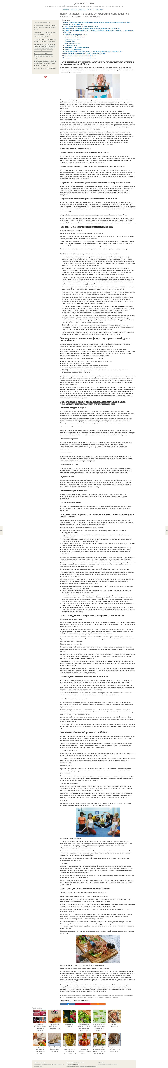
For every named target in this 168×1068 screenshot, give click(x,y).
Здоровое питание (84, 3)
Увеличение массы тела (72, 43)
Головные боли (70, 41)
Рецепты (90, 9)
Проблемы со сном (74, 997)
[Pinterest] (82, 1004)
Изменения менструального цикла (76, 35)
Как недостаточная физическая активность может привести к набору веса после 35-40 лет (92, 52)
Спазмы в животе (107, 997)
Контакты (68, 1062)
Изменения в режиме (128, 995)
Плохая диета (115, 997)
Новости (74, 9)
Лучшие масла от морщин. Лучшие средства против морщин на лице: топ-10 (45, 27)
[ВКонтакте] (67, 1004)
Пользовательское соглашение (77, 1062)
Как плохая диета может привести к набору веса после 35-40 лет (84, 54)
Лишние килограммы (70, 995)
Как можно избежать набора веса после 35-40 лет (79, 56)
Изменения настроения (72, 39)
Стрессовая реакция (101, 995)
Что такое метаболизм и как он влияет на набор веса (80, 26)
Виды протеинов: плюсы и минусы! (45, 68)
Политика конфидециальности (72, 1064)
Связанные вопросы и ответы (73, 24)
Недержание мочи (71, 45)
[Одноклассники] (98, 1004)
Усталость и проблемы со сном (75, 37)
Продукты (99, 9)
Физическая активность (91, 995)
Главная (66, 9)
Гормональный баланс (80, 995)
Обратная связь (101, 1062)
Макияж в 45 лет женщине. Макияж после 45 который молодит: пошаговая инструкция (45, 34)
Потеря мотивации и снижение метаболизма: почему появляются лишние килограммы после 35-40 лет (96, 22)
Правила (82, 9)
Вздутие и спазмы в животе (74, 49)
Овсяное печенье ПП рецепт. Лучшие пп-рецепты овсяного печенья (43, 56)
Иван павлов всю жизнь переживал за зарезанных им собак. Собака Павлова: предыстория (45, 63)
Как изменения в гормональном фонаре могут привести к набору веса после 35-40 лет (91, 28)
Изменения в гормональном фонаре (114, 995)
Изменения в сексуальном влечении (77, 47)
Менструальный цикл (65, 997)
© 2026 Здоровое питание (39, 1062)
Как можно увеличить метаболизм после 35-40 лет (79, 58)
